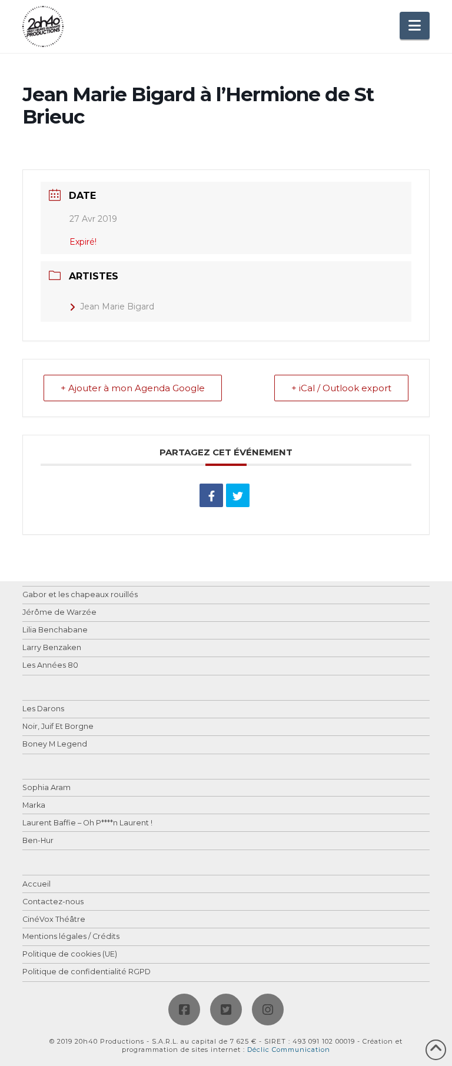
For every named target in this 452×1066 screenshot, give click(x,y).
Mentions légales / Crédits (70, 937)
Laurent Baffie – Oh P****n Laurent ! (87, 823)
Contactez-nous (53, 902)
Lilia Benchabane (55, 630)
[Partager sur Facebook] (211, 495)
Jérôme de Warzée (59, 613)
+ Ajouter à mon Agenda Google (133, 388)
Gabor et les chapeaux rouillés (80, 595)
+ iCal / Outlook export (341, 388)
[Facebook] (184, 1009)
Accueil (36, 884)
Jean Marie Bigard (117, 306)
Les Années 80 (50, 665)
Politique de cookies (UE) (69, 954)
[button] (415, 25)
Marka (33, 806)
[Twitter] (226, 1009)
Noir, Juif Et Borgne (58, 727)
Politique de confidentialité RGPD (86, 972)
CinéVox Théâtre (53, 920)
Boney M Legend (54, 744)
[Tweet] (238, 495)
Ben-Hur (38, 841)
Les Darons (43, 709)
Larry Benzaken (51, 648)
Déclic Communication (288, 1049)
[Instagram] (268, 1009)
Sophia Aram (46, 788)
